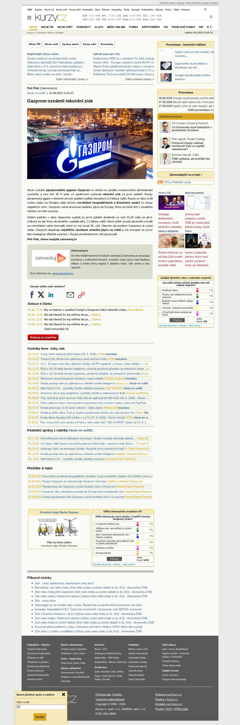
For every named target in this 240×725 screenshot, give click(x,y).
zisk (118, 194)
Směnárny (66, 653)
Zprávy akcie (70, 44)
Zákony (159, 9)
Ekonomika (100, 657)
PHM (104, 676)
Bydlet (206, 3)
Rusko (132, 198)
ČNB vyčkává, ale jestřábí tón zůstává (191, 160)
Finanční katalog (170, 661)
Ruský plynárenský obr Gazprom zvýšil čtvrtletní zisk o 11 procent (83, 496)
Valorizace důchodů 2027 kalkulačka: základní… (56, 62)
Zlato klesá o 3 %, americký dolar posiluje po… (55, 66)
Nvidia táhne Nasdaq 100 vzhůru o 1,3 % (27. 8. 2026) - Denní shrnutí (82, 417)
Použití (159, 709)
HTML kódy (181, 709)
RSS (168, 182)
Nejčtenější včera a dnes (43, 54)
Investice (111, 354)
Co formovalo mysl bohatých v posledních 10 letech (192, 128)
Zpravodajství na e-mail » (186, 174)
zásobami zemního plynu (92, 229)
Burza (98, 649)
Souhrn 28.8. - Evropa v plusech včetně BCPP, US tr (125, 62)
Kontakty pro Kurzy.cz (168, 704)
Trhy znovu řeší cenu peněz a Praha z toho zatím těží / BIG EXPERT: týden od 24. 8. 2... (94, 422)
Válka (176, 9)
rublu (138, 217)
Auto (164, 649)
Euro (75, 653)
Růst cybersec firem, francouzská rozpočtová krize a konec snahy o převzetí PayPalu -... (95, 402)
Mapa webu (175, 665)
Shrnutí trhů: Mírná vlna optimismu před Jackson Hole (73, 359)
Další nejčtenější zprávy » (72, 79)
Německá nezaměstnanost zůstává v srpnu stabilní (72, 378)
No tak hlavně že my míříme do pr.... (67, 314)
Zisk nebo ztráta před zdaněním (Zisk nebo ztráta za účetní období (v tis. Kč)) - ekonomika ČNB (93, 591)
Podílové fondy (183, 27)
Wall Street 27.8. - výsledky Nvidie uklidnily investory (72, 388)
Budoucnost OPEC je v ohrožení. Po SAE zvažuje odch (127, 58)
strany (149, 202)
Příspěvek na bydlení (38, 662)
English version (170, 670)
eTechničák (176, 657)
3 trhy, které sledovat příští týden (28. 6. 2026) (68, 354)
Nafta (119, 676)
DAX (104, 19)
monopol (135, 229)
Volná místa (75, 658)
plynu (96, 207)
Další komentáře (54, 329)
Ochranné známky (137, 662)
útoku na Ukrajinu (48, 202)
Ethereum (122, 662)
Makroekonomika (194, 193)
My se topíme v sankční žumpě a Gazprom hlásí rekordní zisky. (85, 309)
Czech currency (170, 675)
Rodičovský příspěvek (38, 666)
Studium (214, 3)
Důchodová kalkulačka (38, 653)
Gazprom (84, 190)
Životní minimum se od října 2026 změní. (52, 58)
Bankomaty (76, 645)
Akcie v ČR (164, 193)
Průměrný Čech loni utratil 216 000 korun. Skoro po (124, 74)
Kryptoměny (151, 27)
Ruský (149, 194)
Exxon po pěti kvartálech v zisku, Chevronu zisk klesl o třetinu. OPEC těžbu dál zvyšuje (88, 626)
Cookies (117, 694)
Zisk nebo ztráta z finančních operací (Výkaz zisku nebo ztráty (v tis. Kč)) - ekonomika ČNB (91, 596)
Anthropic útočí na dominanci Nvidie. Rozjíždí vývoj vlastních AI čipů (82, 448)
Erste (145, 19)
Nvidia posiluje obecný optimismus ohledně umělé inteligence (77, 383)
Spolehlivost (182, 649)
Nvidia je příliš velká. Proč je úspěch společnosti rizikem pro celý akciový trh (87, 412)
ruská (149, 225)
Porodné (80, 672)
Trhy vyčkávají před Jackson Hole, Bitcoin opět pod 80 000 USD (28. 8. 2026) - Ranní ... (94, 398)
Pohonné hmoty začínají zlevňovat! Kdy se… (54, 70)
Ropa (125, 19)
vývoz (149, 229)
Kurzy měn (89, 44)
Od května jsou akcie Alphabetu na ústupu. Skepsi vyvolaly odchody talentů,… (88, 438)
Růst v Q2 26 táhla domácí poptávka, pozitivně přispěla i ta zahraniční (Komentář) (90, 373)
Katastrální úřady (137, 657)
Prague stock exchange (174, 679)
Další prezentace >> (201, 109)
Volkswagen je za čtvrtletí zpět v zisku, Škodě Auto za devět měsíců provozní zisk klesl (88, 605)
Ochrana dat (103, 694)
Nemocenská (67, 672)
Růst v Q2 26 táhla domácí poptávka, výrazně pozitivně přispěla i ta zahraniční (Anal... (93, 368)
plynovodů (110, 234)
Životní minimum (35, 670)
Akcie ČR (34, 44)
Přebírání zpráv (181, 182)
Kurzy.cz (31, 33)
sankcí (135, 202)
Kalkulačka (148, 9)
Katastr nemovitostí (138, 653)
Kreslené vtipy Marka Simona (59, 512)
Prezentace (185, 92)
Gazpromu (135, 225)
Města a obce (135, 649)
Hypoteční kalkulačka (38, 675)
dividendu (109, 217)
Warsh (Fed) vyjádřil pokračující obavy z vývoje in (123, 66)
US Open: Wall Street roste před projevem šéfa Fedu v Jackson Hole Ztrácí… (87, 443)
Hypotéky (116, 9)
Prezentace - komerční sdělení (186, 44)
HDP (110, 657)
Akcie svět (51, 44)
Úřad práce (66, 663)
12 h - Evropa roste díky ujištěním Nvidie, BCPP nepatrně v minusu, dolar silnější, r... (92, 363)
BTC (104, 15)
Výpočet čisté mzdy (37, 649)
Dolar (82, 653)
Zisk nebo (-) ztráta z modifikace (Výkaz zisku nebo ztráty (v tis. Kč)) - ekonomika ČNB (88, 631)
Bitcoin (106, 9)
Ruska (74, 234)
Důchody (65, 681)
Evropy (109, 207)
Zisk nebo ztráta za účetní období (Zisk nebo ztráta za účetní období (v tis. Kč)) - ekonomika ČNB (94, 622)
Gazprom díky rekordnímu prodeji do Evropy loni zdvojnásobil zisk (83, 491)
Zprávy (38, 9)
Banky (64, 645)
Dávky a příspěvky (168, 231)
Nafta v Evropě (102, 679)
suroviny (53, 211)
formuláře (140, 679)
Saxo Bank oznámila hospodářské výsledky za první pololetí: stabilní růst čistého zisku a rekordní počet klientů (110, 476)
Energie (135, 9)
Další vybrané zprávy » (139, 79)
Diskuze (185, 9)
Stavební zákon (136, 675)
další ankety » (129, 564)
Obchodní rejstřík (168, 3)
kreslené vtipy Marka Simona (59, 544)
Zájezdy (180, 3)
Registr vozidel (169, 653)
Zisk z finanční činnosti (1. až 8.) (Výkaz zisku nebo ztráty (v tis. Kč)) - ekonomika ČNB (88, 613)
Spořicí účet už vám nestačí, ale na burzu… (199, 106)
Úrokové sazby (68, 649)
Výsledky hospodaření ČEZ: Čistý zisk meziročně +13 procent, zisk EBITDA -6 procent (88, 609)
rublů (123, 198)
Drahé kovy (101, 667)
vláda (30, 229)
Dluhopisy (100, 653)
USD (84, 19)
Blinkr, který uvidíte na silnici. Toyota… (50, 74)
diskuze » (117, 564)
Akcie (30, 190)
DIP (201, 27)
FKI (166, 27)
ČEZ (145, 15)
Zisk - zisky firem (45, 600)
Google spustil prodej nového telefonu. (196, 98)
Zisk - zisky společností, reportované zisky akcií (64, 583)
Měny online (116, 27)
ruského (40, 190)
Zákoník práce (135, 670)
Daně (131, 679)
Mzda (76, 663)
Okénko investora (170, 116)
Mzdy (116, 657)
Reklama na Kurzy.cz (168, 694)
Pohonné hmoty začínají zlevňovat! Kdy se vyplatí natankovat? (188, 146)
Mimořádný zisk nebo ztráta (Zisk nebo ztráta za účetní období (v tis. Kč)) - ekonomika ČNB (91, 587)
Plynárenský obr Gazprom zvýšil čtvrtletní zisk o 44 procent (79, 486)
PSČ (145, 649)
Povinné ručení (35, 679)
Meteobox (197, 3)
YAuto (188, 3)
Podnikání (133, 645)
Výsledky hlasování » (102, 564)
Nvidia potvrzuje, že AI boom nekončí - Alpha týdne (71, 407)
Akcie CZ (49, 9)
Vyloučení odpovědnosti (109, 699)
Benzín (112, 676)
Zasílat (39, 716)
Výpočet (45, 645)
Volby (165, 665)
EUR (84, 15)
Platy (82, 663)
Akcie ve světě (36, 93)
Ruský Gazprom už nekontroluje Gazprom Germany (74, 481)
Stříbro (120, 671)
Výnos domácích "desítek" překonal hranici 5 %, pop (125, 70)
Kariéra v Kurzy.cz (166, 699)
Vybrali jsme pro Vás (106, 54)
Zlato (125, 15)
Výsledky (59, 33)
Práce (188, 231)
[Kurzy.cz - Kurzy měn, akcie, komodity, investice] (51, 21)
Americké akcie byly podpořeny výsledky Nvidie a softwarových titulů (82, 393)
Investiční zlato (108, 671)
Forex (133, 27)
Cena (171, 649)
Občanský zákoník (137, 666)
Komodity (107, 44)
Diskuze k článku (40, 303)
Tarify (127, 9)
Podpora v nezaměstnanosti (75, 677)
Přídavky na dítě (35, 657)
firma (118, 207)
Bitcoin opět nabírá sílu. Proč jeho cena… (198, 102)
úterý (53, 217)
